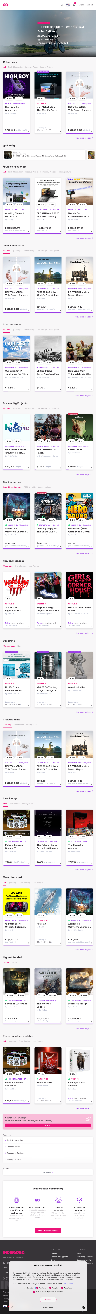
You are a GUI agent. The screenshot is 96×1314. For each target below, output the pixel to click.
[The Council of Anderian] (79, 823)
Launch (47, 1125)
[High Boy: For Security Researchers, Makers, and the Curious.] (16, 85)
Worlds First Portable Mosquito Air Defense (78, 216)
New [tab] (19, 646)
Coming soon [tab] (9, 646)
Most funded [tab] (19, 725)
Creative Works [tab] (31, 67)
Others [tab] (48, 487)
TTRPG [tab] (27, 487)
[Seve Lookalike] (79, 665)
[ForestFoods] (79, 427)
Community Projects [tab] (48, 172)
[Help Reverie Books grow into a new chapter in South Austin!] (16, 427)
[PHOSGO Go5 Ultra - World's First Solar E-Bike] (48, 270)
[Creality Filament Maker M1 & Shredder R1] (16, 191)
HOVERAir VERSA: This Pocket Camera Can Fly (79, 109)
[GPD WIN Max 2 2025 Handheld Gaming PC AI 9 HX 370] (48, 191)
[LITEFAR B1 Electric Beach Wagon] (79, 270)
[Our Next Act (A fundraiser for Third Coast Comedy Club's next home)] (16, 349)
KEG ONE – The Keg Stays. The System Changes (47, 690)
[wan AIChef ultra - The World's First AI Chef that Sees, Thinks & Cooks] (48, 85)
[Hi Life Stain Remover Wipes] (16, 665)
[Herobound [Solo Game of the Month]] (79, 506)
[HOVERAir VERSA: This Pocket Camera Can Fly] (79, 85)
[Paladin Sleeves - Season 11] (16, 823)
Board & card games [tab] (12, 487)
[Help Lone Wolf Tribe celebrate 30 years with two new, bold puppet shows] (79, 349)
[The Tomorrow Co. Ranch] (48, 427)
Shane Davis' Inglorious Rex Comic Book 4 (13, 610)
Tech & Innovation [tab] (15, 67)
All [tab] (4, 67)
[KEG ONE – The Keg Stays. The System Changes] (48, 665)
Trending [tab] (7, 725)
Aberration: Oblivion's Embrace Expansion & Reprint (16, 531)
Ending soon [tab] (54, 251)
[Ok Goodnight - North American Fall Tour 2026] (48, 349)
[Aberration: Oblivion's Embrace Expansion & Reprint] (16, 506)
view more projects (84, 138)
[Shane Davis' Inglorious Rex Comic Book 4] (16, 585)
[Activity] (74, 4)
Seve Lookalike (76, 687)
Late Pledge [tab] (42, 251)
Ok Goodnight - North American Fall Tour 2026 (47, 373)
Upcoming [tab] (16, 251)
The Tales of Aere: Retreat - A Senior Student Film (47, 848)
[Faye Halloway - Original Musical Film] (48, 585)
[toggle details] (30, 133)
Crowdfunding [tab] (28, 251)
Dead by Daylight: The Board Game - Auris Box (47, 531)
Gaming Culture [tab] (46, 67)
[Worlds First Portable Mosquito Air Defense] (79, 191)
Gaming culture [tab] (65, 172)
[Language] (68, 5)
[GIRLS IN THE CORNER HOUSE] (79, 585)
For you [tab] (6, 251)
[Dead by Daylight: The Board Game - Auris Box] (48, 506)
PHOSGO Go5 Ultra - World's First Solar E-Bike (47, 295)
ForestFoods (75, 449)
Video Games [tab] (37, 487)
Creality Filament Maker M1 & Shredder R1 (14, 216)
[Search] (62, 5)
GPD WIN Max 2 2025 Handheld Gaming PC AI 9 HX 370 (48, 216)
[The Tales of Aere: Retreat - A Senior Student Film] (48, 823)
